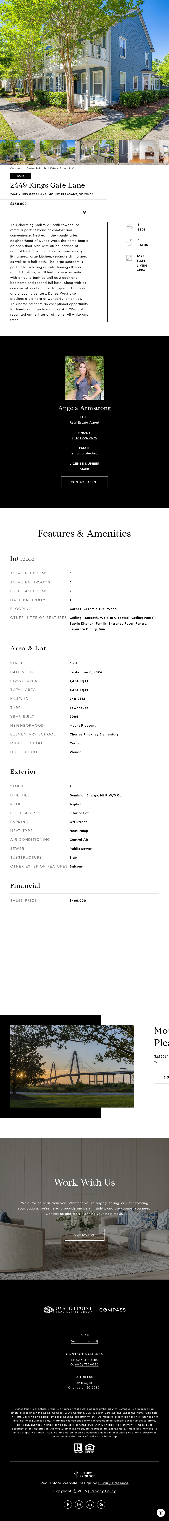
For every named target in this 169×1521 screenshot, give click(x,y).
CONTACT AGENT (84, 482)
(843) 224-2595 (84, 438)
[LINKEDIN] (90, 1504)
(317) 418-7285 (87, 1360)
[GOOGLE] (101, 1504)
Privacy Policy (103, 1491)
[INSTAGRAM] (79, 1504)
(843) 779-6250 (87, 1364)
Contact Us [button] (84, 1234)
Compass (124, 1408)
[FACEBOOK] (68, 1504)
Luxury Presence (113, 1483)
